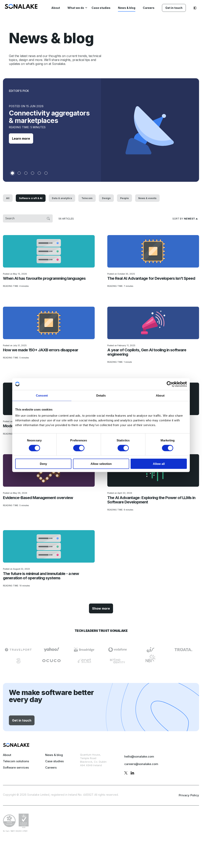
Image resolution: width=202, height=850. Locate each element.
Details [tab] (101, 395)
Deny (43, 463)
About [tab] (160, 395)
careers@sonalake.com (141, 764)
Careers (51, 767)
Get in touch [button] (21, 720)
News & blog (54, 755)
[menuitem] (21, 8)
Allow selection (101, 463)
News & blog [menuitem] (126, 7)
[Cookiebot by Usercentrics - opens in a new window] (169, 384)
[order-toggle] (185, 218)
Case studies (54, 761)
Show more (101, 608)
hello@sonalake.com (139, 756)
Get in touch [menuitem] (173, 7)
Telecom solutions (16, 761)
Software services (16, 767)
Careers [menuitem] (148, 7)
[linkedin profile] (132, 773)
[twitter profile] (126, 773)
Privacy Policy (189, 795)
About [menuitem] (55, 7)
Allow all (159, 463)
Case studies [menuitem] (101, 7)
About (7, 755)
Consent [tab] (42, 395)
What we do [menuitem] (75, 7)
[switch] (78, 448)
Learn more (21, 138)
